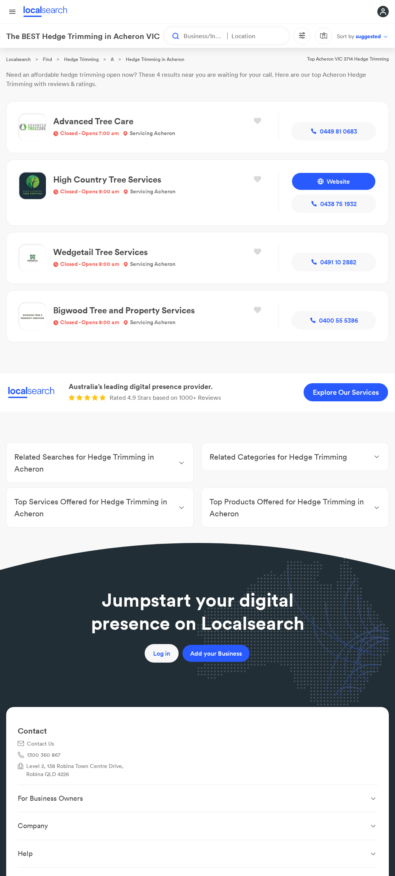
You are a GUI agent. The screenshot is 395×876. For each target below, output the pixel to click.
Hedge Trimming (81, 59)
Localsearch (18, 59)
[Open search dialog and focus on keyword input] (172, 36)
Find (47, 59)
